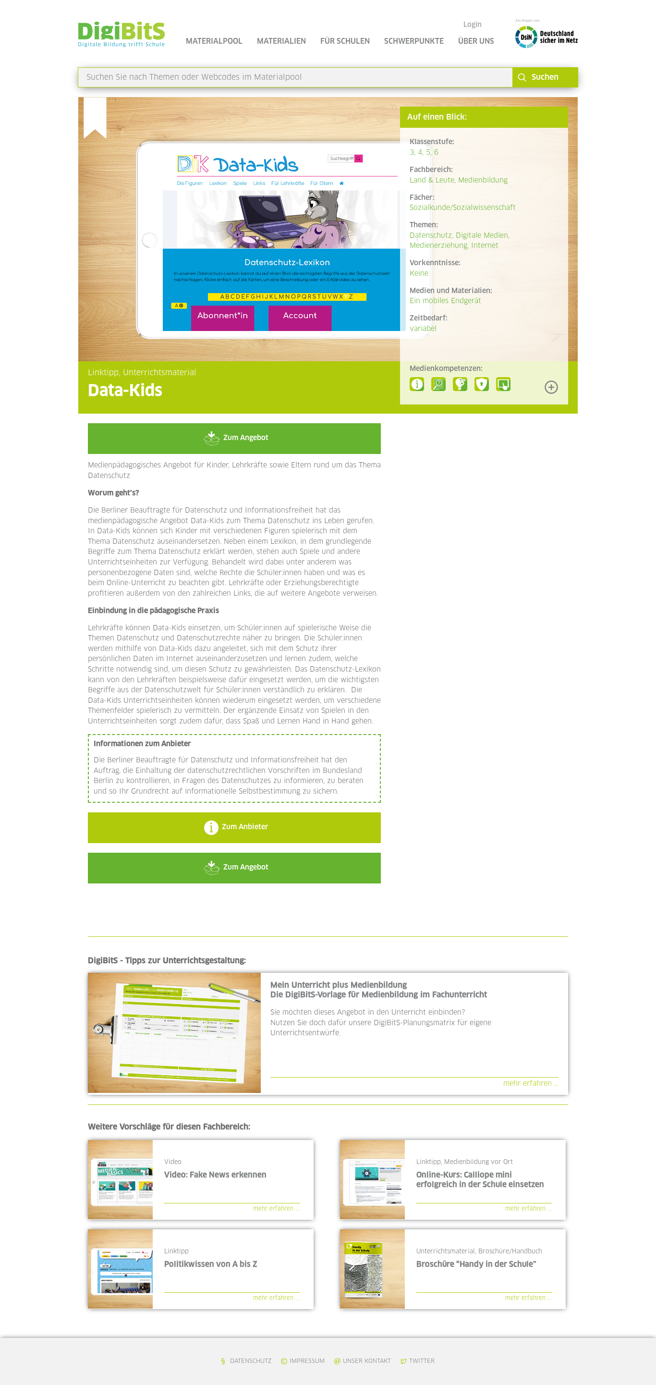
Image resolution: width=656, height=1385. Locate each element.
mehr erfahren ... (531, 1083)
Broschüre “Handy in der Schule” (476, 1264)
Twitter (422, 1361)
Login (472, 25)
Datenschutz (250, 1361)
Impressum (307, 1361)
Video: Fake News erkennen (215, 1175)
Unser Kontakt (367, 1361)
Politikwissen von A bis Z (210, 1264)
